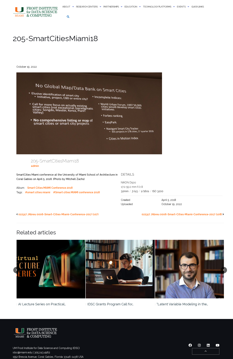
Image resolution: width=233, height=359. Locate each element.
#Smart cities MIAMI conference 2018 (76, 192)
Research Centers (87, 6)
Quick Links (197, 6)
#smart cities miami (37, 192)
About (66, 6)
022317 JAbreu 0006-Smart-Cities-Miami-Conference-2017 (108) (182, 214)
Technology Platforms (157, 6)
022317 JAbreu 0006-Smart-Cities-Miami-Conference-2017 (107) (58, 214)
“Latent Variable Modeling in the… (113, 304)
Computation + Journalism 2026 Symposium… (181, 306)
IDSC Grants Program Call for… (41, 304)
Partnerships (111, 6)
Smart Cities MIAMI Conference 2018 (50, 187)
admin (35, 165)
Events (181, 6)
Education (131, 6)
